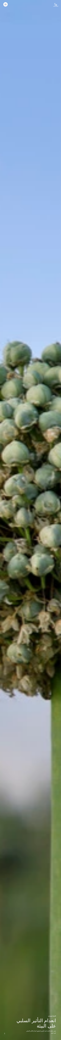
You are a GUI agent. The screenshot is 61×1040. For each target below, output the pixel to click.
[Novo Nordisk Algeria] (53, 5)
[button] (5, 4)
